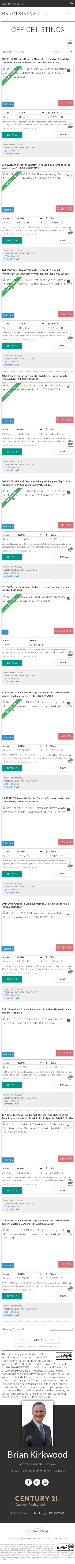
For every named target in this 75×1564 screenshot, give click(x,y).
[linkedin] (37, 1482)
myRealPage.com (37, 1531)
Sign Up (19, 3)
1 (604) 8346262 (11, 150)
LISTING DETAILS (12, 135)
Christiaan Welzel (27, 1538)
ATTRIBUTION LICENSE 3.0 (55, 1538)
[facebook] (29, 1482)
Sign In (6, 3)
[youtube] (46, 1482)
